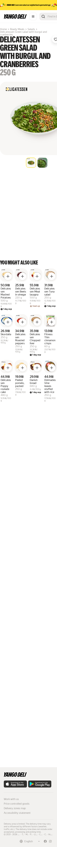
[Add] (8, 276)
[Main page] (15, 17)
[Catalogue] (33, 16)
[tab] (31, 163)
